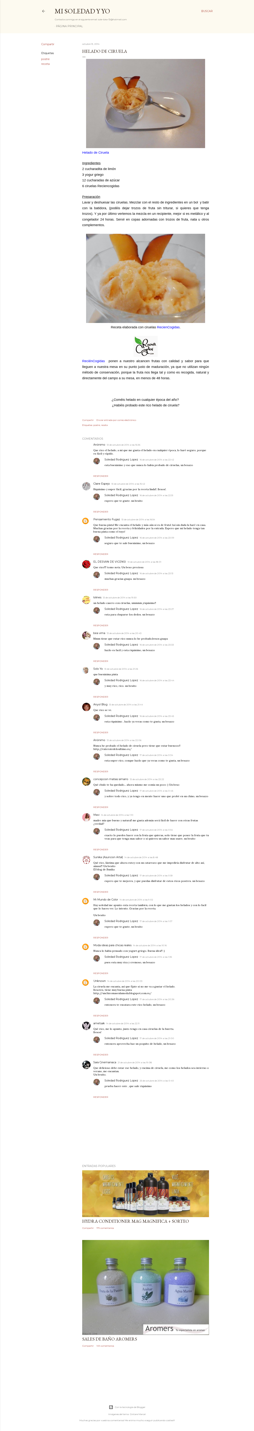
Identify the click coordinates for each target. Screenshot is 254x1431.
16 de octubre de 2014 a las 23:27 (157, 609)
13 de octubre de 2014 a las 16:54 (138, 519)
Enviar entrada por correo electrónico (116, 420)
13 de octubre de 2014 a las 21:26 (121, 668)
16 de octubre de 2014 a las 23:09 (157, 537)
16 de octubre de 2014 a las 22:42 (157, 459)
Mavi (96, 814)
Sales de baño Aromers (109, 1339)
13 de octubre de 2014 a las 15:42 (128, 483)
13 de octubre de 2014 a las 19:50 (120, 597)
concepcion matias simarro (110, 779)
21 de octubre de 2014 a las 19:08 (135, 1062)
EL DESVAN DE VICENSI (109, 561)
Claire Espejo (101, 483)
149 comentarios (105, 1345)
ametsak (99, 1023)
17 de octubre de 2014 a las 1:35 (156, 956)
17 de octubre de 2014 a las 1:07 (156, 921)
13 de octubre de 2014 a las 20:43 (124, 633)
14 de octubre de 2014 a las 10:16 (150, 945)
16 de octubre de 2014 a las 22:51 (156, 495)
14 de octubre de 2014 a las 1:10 (117, 815)
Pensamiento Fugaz (106, 519)
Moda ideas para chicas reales (112, 945)
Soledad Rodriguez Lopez (121, 459)
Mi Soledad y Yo (82, 11)
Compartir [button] (47, 44)
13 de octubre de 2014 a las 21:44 (126, 704)
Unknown (99, 981)
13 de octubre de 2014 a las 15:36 (123, 444)
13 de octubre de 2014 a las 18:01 (144, 561)
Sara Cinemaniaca (104, 1062)
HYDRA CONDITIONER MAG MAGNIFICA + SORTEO (135, 1221)
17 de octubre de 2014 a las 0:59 (156, 875)
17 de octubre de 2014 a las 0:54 (156, 829)
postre (45, 59)
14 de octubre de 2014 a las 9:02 (136, 899)
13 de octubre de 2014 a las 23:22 (147, 779)
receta (45, 64)
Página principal (69, 26)
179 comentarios (105, 1228)
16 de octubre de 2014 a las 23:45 (157, 716)
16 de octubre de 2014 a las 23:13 (156, 573)
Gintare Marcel (138, 1414)
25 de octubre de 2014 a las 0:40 (157, 1080)
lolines (97, 597)
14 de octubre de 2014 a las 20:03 (124, 981)
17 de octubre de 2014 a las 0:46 (156, 790)
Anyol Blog (100, 704)
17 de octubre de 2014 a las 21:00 (157, 1038)
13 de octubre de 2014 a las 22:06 (124, 740)
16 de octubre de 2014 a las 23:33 (157, 644)
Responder (100, 476)
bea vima (99, 633)
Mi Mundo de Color (105, 899)
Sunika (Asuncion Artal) (108, 857)
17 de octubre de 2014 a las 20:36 (157, 999)
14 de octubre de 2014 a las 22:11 (122, 1023)
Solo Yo (98, 668)
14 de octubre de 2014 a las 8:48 (141, 857)
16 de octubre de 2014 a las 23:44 (157, 680)
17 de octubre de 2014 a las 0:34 (156, 755)
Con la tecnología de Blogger (130, 1407)
